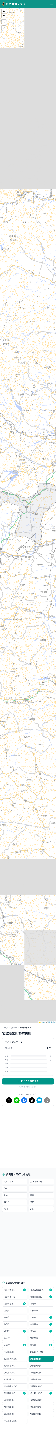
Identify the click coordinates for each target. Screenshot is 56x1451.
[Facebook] (24, 1100)
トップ (5, 1027)
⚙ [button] (4, 27)
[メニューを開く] (51, 4)
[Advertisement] (28, 1136)
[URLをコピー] (47, 1100)
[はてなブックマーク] (39, 1100)
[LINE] (17, 1100)
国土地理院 (51, 1022)
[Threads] (32, 1100)
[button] (4, 11)
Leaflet (43, 1022)
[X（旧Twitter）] (9, 1100)
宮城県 (14, 1027)
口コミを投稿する (30, 1081)
